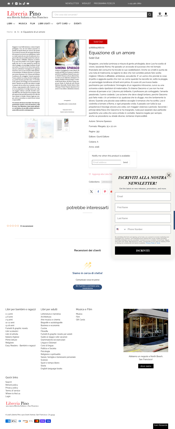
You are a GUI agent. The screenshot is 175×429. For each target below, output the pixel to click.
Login (7, 396)
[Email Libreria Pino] (9, 3)
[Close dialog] (168, 175)
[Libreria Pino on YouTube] (28, 3)
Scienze (44, 360)
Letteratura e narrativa (109, 182)
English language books (51, 368)
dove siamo (145, 366)
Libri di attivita (11, 334)
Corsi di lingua (47, 345)
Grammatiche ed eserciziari (53, 340)
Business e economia (50, 325)
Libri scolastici (11, 331)
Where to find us (12, 393)
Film (32, 23)
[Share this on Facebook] (98, 191)
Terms (158, 243)
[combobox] (120, 229)
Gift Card (62, 23)
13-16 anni (9, 325)
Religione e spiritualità (50, 354)
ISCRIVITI (143, 250)
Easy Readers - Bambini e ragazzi (20, 345)
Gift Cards (80, 320)
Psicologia (45, 351)
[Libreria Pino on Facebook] (12, 3)
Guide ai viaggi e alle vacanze (54, 337)
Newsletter (72, 3)
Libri (9, 23)
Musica (23, 23)
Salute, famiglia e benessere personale (58, 357)
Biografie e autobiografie (51, 322)
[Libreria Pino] (27, 14)
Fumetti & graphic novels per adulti (56, 334)
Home (10, 32)
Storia (43, 366)
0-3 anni (9, 314)
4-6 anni (9, 317)
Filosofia (44, 331)
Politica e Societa (48, 348)
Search (8, 382)
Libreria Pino (16, 415)
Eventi (77, 23)
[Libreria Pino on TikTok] (24, 3)
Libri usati (44, 23)
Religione (9, 343)
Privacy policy (11, 388)
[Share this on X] (91, 191)
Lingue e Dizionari (48, 343)
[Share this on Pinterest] (105, 191)
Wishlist (86, 3)
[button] (102, 174)
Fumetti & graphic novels (16, 328)
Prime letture (11, 340)
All (18, 32)
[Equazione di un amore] (46, 99)
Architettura (46, 317)
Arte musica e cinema (50, 320)
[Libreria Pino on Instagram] (16, 3)
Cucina (44, 328)
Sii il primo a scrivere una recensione (87, 287)
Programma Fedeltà (104, 3)
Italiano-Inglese (12, 337)
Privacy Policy (150, 243)
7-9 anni (9, 320)
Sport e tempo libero (50, 363)
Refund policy (11, 385)
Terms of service (12, 391)
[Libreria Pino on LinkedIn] (20, 3)
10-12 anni (9, 322)
